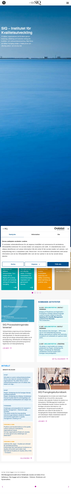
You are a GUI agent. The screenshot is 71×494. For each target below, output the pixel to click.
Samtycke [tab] (12, 234)
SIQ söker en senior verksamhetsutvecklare (17, 377)
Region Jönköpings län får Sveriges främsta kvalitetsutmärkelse (17, 393)
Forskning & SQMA (9, 424)
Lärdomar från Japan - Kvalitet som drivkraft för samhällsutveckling (17, 445)
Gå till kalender (58, 359)
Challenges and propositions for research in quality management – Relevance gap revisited (17, 409)
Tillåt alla (58, 264)
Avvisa (13, 264)
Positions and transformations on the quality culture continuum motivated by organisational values (17, 428)
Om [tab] (58, 234)
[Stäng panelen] (68, 228)
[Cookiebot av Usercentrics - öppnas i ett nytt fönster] (56, 228)
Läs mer (6, 348)
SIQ (35, 3)
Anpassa (34, 264)
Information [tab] (35, 234)
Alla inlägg (24, 458)
